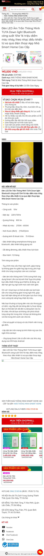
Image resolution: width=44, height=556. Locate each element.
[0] (40, 9)
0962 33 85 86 (16, 491)
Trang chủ (5, 14)
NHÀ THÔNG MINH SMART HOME (27, 404)
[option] (8, 57)
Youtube (9, 527)
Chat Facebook (12, 535)
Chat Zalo (10, 540)
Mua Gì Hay (35, 554)
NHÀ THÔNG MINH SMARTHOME (16, 16)
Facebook (10, 532)
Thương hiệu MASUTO (20, 14)
